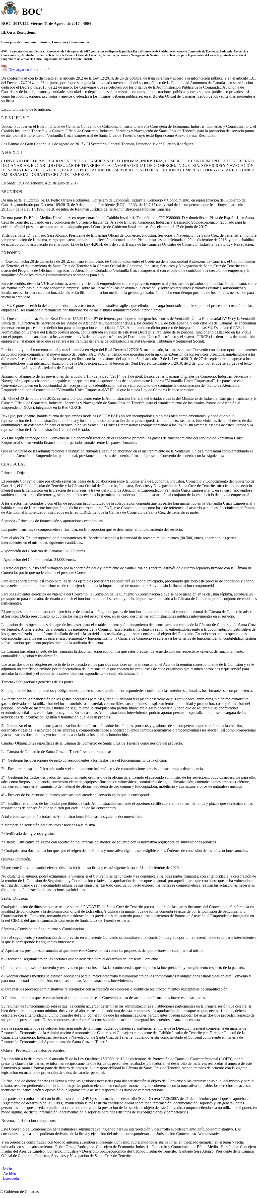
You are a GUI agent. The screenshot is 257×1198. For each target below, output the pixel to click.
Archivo (9, 1173)
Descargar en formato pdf (28, 70)
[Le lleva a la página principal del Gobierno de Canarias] (10, 9)
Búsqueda (11, 1178)
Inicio (7, 1169)
